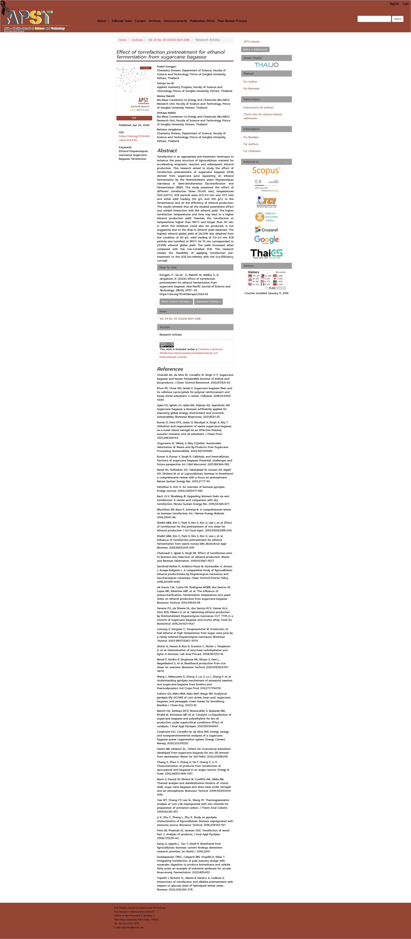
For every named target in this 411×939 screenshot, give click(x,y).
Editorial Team (122, 21)
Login (406, 3)
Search (397, 19)
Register (394, 3)
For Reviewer (252, 89)
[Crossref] (266, 229)
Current (140, 21)
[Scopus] (266, 171)
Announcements (175, 21)
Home (122, 40)
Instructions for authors (259, 107)
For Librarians (252, 151)
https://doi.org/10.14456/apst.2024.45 (134, 138)
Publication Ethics (202, 21)
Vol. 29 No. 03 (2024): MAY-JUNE (168, 40)
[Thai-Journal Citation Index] (266, 202)
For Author (250, 82)
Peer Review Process (232, 21)
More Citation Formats (176, 301)
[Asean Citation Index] (267, 217)
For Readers (251, 137)
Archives (155, 21)
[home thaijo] (266, 65)
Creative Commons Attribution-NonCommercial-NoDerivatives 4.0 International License (191, 353)
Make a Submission (255, 49)
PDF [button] (134, 118)
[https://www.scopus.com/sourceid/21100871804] (266, 185)
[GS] (266, 240)
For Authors (251, 144)
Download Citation (207, 301)
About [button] (102, 21)
